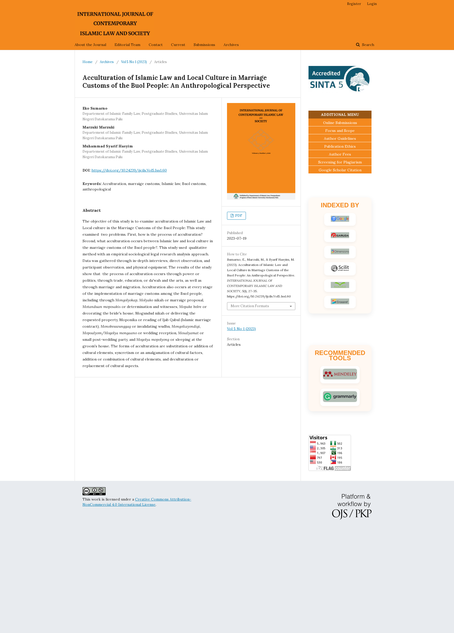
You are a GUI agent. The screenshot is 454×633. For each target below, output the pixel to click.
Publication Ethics (340, 146)
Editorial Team (127, 44)
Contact (156, 44)
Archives (231, 44)
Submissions (204, 44)
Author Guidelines (340, 138)
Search (367, 44)
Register (354, 4)
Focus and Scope (340, 130)
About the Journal (90, 44)
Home (87, 62)
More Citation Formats (250, 306)
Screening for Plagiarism (340, 162)
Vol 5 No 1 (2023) (134, 62)
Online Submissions (340, 122)
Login (372, 4)
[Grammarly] (340, 397)
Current (178, 44)
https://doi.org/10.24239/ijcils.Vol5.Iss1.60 (129, 170)
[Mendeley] (340, 374)
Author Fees (340, 154)
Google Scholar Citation (340, 170)
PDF (238, 215)
